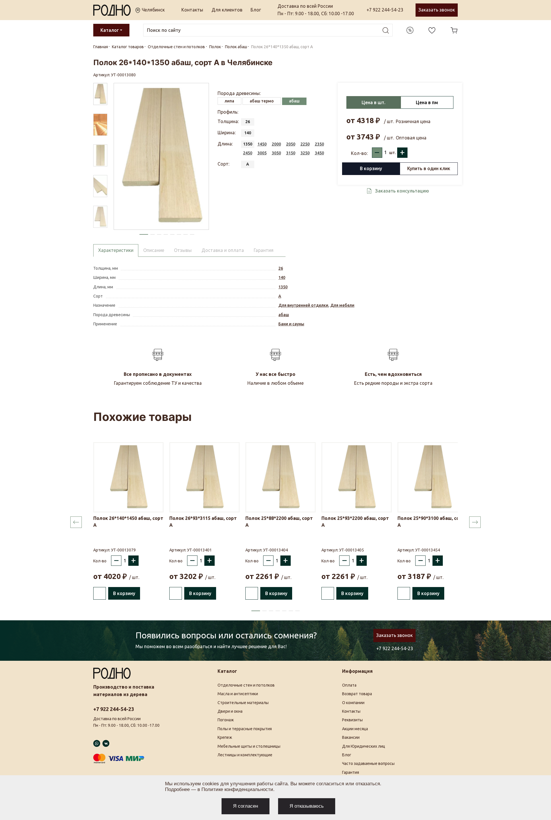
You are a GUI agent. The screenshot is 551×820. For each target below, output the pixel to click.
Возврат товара (357, 693)
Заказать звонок (436, 9)
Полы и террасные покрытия (245, 728)
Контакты (192, 9)
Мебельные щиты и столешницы (249, 746)
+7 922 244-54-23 (384, 9)
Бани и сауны (291, 324)
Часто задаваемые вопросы (368, 763)
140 (281, 277)
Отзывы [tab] (183, 250)
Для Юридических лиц (363, 746)
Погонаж (226, 720)
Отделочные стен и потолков (246, 685)
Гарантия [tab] (263, 250)
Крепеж (225, 737)
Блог (256, 9)
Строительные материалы (243, 702)
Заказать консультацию (402, 190)
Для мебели (342, 305)
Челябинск (153, 9)
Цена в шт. (373, 102)
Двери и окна (230, 711)
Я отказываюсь (307, 806)
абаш (283, 314)
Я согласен (245, 806)
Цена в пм (427, 102)
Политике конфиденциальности (237, 789)
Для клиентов (227, 9)
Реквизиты (352, 720)
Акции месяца (355, 728)
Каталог (109, 30)
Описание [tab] (153, 250)
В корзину (371, 168)
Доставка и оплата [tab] (222, 250)
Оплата (349, 685)
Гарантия (350, 772)
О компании (353, 702)
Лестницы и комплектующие (245, 755)
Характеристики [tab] (115, 250)
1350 (283, 287)
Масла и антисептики (238, 693)
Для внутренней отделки (303, 305)
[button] (143, 234)
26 (280, 268)
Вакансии (351, 737)
